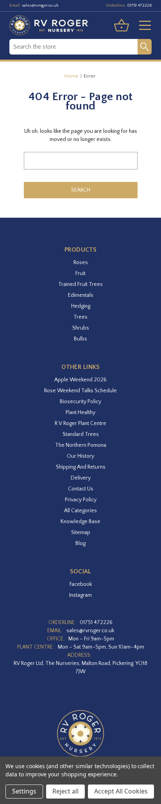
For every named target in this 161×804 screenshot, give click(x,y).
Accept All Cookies (121, 791)
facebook (81, 584)
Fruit (80, 273)
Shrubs (80, 328)
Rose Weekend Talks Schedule (80, 391)
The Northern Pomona (80, 445)
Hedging (80, 306)
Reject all (65, 791)
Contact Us (80, 489)
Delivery (81, 478)
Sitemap (80, 532)
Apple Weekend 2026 (80, 380)
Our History (80, 456)
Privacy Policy (81, 500)
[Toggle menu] (142, 25)
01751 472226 (139, 5)
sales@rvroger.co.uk (40, 5)
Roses (80, 262)
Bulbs (80, 339)
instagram (80, 595)
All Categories (80, 511)
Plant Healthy (80, 412)
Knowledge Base (80, 521)
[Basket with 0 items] (121, 25)
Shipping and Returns (81, 467)
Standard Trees (81, 434)
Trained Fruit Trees (80, 284)
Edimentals (80, 295)
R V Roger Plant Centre (80, 423)
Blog (80, 543)
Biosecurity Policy (80, 401)
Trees (80, 317)
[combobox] (73, 47)
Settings (24, 791)
